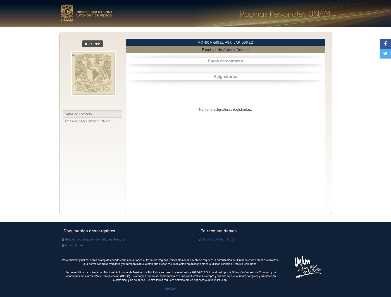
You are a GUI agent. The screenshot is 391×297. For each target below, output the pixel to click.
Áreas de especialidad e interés (87, 120)
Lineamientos (73, 245)
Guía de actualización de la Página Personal (95, 239)
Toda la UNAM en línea (218, 239)
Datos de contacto (78, 113)
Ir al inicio (93, 44)
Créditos (170, 288)
